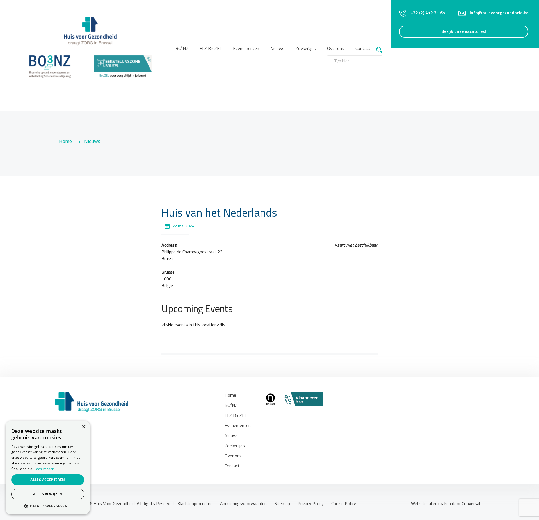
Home (65, 141)
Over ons (233, 456)
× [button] (83, 427)
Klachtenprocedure (195, 504)
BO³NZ (181, 49)
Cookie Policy (343, 504)
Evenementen (246, 49)
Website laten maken (431, 504)
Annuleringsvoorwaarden (243, 504)
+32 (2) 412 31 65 (427, 13)
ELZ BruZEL (211, 49)
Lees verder (44, 468)
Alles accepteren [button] (47, 479)
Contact (363, 49)
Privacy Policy (311, 504)
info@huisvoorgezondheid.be (499, 13)
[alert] (48, 467)
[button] (47, 506)
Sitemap (282, 504)
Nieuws (277, 49)
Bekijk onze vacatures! (463, 31)
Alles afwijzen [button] (47, 494)
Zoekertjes (306, 49)
